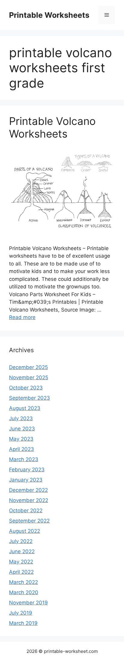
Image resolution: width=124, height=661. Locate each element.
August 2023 (24, 408)
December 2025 (28, 367)
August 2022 (24, 531)
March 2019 (23, 623)
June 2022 (22, 551)
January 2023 (25, 480)
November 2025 (28, 377)
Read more (22, 317)
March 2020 (23, 592)
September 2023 (29, 398)
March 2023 (23, 459)
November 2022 (28, 500)
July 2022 (21, 541)
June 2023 (22, 429)
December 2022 (28, 490)
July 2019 (20, 613)
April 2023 (21, 449)
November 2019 (28, 603)
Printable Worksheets (49, 15)
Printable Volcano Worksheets (52, 127)
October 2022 (25, 510)
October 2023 (26, 388)
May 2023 (21, 439)
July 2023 (21, 418)
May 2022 (21, 562)
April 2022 (21, 572)
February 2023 (27, 470)
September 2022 (29, 521)
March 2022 (23, 582)
